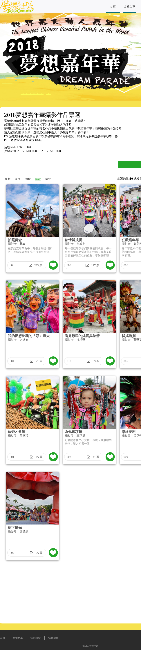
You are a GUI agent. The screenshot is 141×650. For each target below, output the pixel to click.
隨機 (18, 179)
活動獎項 (53, 638)
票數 (38, 179)
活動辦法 (35, 638)
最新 (7, 179)
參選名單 (129, 6)
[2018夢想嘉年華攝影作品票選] (17, 11)
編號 (48, 179)
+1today (85, 646)
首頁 (113, 6)
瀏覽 (28, 179)
